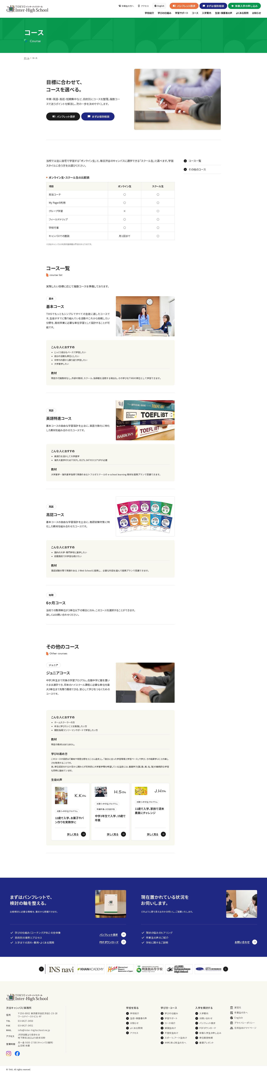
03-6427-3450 (25, 1020)
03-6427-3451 (25, 1025)
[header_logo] (27, 8)
